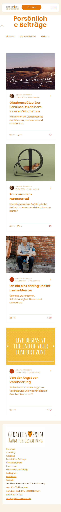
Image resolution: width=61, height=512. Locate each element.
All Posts (10, 36)
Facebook (11, 476)
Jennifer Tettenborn (17, 487)
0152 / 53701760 (14, 494)
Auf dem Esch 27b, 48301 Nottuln (23, 490)
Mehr (43, 36)
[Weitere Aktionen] (51, 96)
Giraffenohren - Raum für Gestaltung (25, 483)
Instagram (11, 472)
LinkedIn (10, 479)
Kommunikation (28, 36)
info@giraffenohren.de (18, 498)
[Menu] (54, 7)
